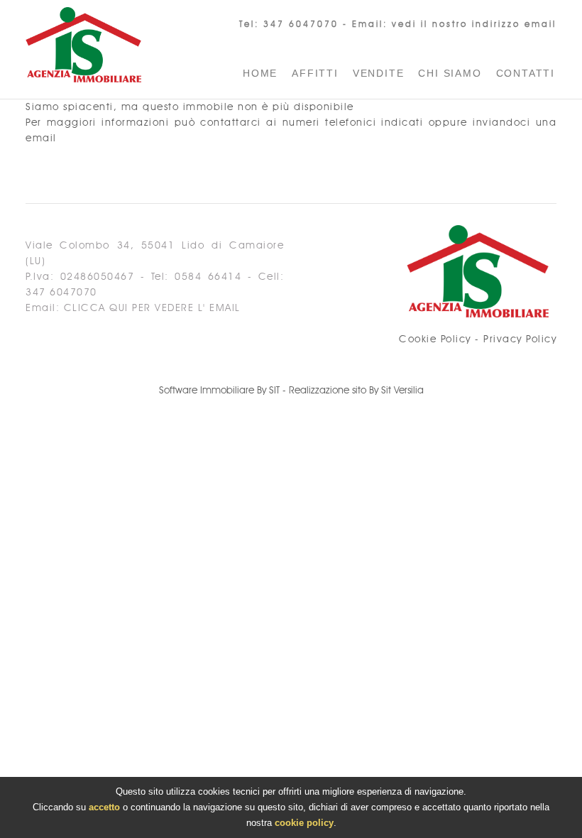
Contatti (525, 73)
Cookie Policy (435, 339)
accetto (104, 807)
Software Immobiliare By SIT (219, 391)
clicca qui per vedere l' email (152, 308)
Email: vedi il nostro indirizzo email (454, 24)
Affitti (315, 73)
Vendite (379, 73)
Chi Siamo (449, 73)
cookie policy (304, 822)
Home (260, 73)
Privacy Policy (519, 339)
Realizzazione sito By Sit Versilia (356, 391)
